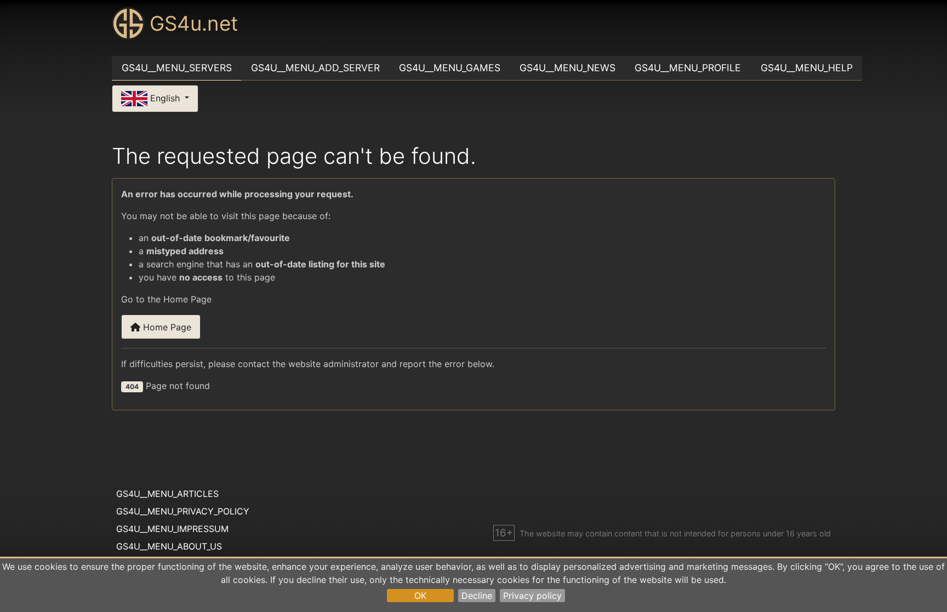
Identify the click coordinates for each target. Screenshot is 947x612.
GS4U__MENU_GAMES (449, 67)
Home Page (165, 327)
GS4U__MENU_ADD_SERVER (315, 67)
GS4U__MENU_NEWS (567, 67)
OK (420, 595)
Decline (476, 595)
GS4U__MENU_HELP (807, 67)
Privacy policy (532, 595)
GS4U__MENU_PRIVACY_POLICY (182, 511)
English (164, 97)
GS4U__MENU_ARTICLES (167, 493)
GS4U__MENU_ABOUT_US (169, 546)
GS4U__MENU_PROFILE (688, 67)
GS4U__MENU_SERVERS (177, 67)
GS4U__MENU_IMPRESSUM (172, 528)
